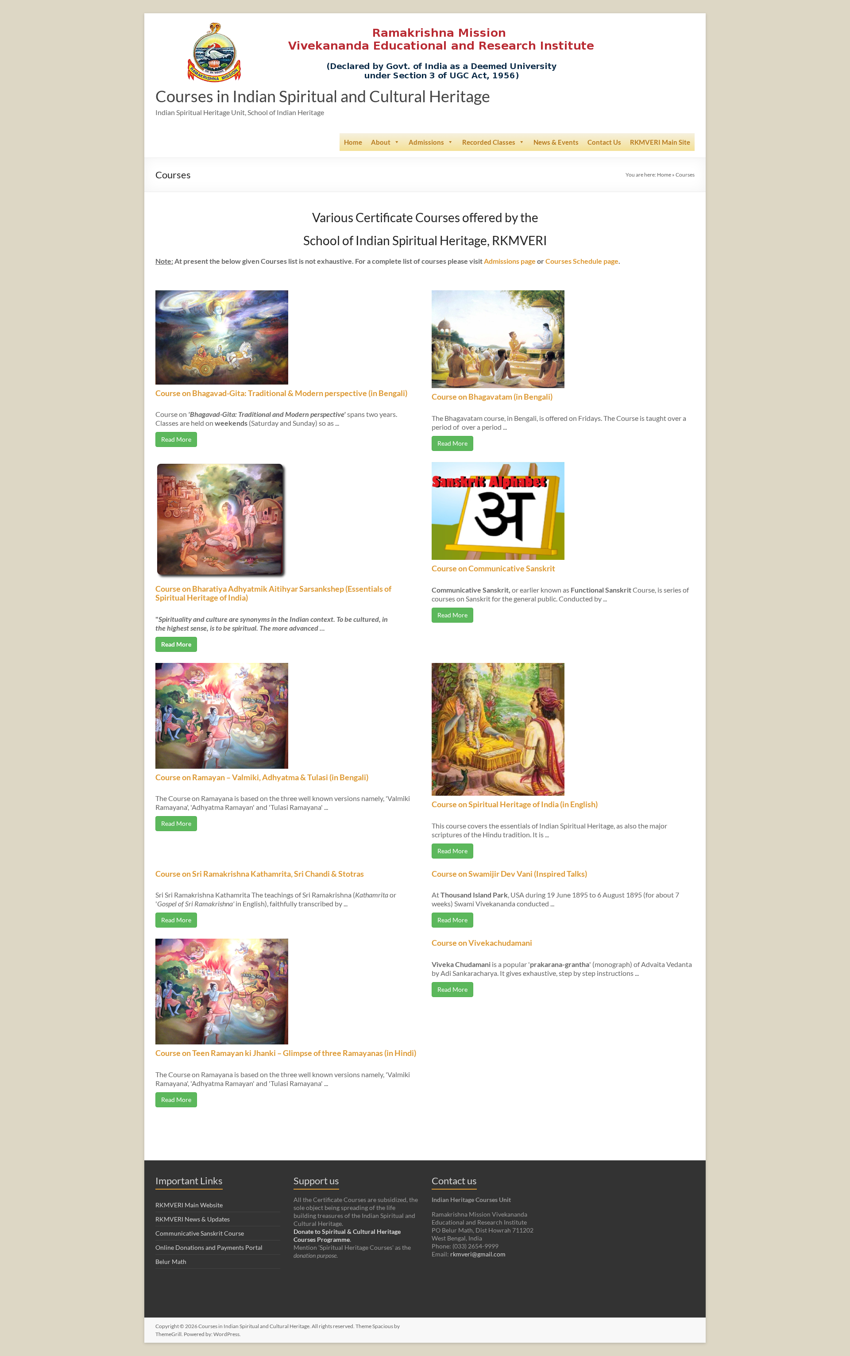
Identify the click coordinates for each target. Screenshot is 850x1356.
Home (353, 142)
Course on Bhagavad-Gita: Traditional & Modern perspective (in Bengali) (281, 393)
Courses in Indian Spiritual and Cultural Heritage (322, 96)
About (380, 142)
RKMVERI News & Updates (192, 1219)
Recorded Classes (488, 142)
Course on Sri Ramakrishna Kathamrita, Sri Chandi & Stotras (259, 873)
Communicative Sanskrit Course (199, 1233)
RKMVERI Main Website (189, 1205)
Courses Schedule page (581, 261)
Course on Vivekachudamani (482, 943)
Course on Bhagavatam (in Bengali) (492, 396)
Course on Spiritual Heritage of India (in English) (515, 804)
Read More (176, 439)
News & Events (556, 142)
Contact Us (604, 142)
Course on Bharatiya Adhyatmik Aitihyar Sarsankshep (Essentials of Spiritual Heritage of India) (273, 593)
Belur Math (170, 1261)
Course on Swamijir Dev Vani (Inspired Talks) (509, 873)
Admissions (426, 142)
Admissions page (510, 261)
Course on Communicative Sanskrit (493, 568)
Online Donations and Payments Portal (209, 1247)
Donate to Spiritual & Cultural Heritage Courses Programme (347, 1235)
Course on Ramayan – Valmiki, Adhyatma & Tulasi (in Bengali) (261, 777)
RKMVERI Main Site (660, 142)
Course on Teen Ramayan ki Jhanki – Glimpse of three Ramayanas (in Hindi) (285, 1053)
